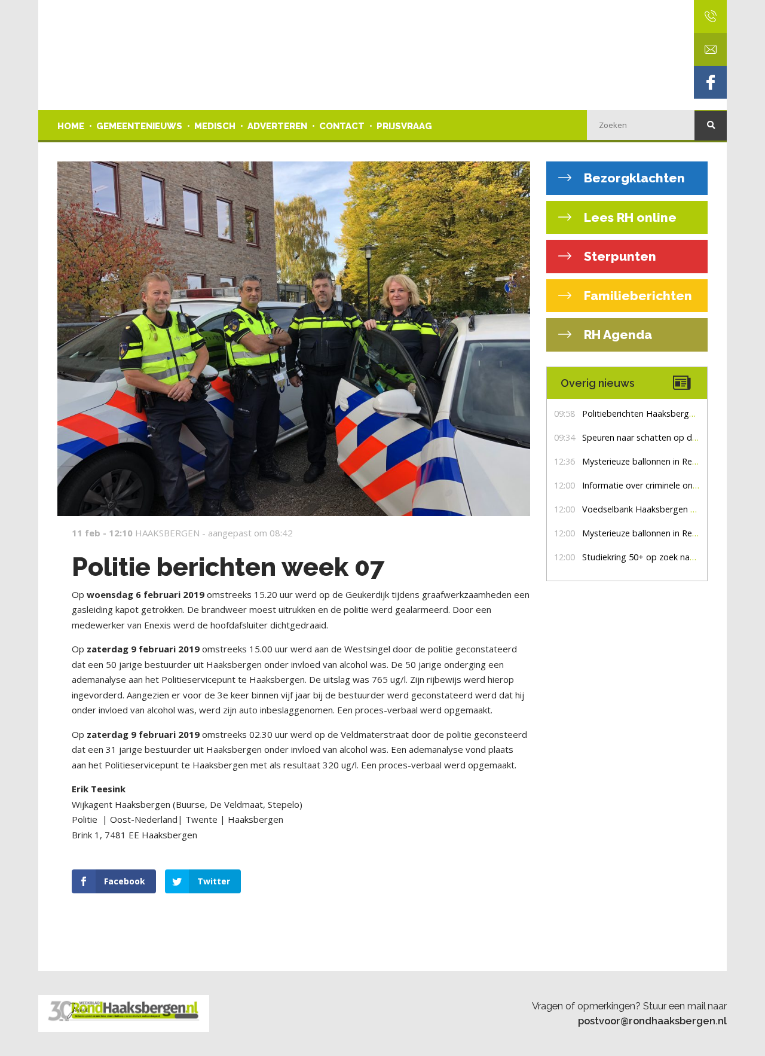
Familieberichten (636, 295)
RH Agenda (616, 334)
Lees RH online (629, 217)
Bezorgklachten (633, 177)
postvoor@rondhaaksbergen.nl (652, 1021)
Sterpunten (618, 256)
